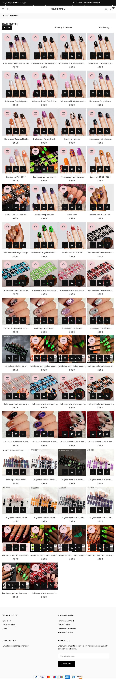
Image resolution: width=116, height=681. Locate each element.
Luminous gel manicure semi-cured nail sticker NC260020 (100, 555)
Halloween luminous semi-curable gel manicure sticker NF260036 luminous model (100, 252)
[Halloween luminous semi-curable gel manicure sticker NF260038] (16, 387)
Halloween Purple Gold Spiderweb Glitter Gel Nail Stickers (44, 139)
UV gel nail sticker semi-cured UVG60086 (16, 366)
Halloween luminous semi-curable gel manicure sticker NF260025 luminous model (72, 404)
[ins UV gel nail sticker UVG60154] (16, 462)
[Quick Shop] (100, 93)
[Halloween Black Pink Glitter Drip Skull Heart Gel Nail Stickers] (44, 84)
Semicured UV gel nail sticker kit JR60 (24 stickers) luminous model (44, 252)
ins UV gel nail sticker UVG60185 (72, 328)
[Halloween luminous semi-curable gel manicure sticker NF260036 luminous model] (100, 235)
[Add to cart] (16, 55)
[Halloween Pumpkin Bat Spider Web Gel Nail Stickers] (100, 46)
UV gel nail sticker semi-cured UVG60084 (100, 479)
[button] (111, 9)
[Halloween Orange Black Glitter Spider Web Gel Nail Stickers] (16, 122)
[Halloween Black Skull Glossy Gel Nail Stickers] (72, 46)
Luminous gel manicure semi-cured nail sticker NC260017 (15, 593)
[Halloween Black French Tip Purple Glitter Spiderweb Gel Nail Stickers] (16, 46)
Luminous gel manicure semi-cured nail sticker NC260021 (44, 366)
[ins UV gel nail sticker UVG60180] (100, 311)
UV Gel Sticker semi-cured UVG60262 (16, 328)
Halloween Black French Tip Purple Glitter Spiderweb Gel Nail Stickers (16, 63)
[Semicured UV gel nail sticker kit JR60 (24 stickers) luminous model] (44, 235)
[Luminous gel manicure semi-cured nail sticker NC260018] (100, 349)
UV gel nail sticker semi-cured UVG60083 (16, 517)
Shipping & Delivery (67, 628)
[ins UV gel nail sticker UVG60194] (44, 311)
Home (5, 15)
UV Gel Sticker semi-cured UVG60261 (72, 441)
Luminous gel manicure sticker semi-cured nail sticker (44, 177)
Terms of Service (65, 632)
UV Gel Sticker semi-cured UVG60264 (44, 441)
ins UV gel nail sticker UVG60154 (16, 479)
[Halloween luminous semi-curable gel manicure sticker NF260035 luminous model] (16, 273)
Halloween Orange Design (16, 252)
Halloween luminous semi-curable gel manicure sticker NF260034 (44, 404)
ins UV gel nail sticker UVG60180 (100, 328)
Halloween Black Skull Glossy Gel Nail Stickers (72, 63)
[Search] (8, 9)
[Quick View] (23, 55)
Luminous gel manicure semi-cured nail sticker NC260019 (72, 366)
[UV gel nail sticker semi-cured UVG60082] (44, 500)
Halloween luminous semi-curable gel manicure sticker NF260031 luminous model (44, 290)
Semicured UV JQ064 (72, 252)
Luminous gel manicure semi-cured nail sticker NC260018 (100, 366)
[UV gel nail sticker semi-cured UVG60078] (100, 500)
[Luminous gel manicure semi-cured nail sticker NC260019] (72, 349)
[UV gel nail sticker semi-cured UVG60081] (72, 500)
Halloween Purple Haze (100, 101)
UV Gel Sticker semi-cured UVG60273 (16, 441)
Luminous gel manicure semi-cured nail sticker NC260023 (44, 555)
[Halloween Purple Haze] (100, 84)
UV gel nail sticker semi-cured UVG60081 (72, 517)
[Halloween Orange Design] (16, 235)
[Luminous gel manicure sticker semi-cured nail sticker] (44, 159)
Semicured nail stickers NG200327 (100, 139)
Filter (7, 27)
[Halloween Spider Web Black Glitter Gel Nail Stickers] (44, 46)
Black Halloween (72, 139)
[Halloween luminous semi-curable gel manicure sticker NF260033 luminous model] (72, 273)
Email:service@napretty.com (16, 646)
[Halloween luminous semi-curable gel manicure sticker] (44, 576)
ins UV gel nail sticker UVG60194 (44, 328)
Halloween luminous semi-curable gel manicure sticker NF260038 (16, 404)
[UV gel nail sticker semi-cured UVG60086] (16, 349)
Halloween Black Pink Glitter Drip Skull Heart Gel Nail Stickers (44, 101)
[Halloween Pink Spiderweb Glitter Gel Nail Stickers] (72, 84)
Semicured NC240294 (100, 177)
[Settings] (106, 9)
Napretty (58, 9)
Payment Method (66, 621)
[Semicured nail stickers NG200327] (100, 122)
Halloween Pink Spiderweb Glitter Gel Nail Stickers (72, 101)
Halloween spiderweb (44, 214)
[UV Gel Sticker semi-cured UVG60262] (16, 311)
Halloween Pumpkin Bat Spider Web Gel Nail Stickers (100, 63)
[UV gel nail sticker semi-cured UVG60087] (44, 462)
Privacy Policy (9, 624)
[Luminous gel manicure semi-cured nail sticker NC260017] (16, 576)
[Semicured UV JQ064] (72, 235)
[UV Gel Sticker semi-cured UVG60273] (16, 424)
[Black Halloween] (72, 122)
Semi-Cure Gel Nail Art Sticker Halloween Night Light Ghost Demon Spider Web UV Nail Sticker (15, 214)
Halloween (72, 214)
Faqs (5, 628)
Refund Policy (64, 624)
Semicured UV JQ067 (16, 177)
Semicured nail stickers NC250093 (72, 177)
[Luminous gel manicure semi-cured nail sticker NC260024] (16, 538)
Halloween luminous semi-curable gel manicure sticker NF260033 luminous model (72, 290)
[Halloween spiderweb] (44, 197)
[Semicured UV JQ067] (16, 159)
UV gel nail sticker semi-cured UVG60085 (72, 479)
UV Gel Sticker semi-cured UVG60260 (100, 441)
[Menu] (3, 9)
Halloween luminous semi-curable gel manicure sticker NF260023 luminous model (100, 404)
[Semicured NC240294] (100, 159)
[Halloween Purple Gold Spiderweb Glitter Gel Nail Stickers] (44, 122)
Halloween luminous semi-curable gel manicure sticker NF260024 (100, 290)
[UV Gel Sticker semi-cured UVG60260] (100, 424)
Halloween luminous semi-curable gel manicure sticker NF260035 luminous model (16, 290)
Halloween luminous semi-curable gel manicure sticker (44, 593)
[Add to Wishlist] (9, 55)
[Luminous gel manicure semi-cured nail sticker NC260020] (100, 538)
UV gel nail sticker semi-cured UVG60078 (100, 517)
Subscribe (66, 664)
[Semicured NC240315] (100, 197)
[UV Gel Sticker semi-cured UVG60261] (72, 424)
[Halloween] (72, 197)
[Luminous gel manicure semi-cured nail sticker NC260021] (44, 349)
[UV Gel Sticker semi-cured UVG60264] (44, 424)
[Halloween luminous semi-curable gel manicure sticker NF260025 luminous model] (72, 387)
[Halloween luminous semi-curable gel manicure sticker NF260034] (44, 387)
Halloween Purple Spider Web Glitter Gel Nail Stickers (16, 101)
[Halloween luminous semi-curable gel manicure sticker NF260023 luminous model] (100, 387)
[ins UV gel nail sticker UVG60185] (72, 311)
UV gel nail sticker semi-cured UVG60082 (44, 517)
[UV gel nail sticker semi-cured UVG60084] (100, 462)
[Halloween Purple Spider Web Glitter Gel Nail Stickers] (16, 84)
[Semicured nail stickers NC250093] (72, 159)
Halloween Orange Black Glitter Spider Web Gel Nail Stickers (15, 139)
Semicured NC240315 (100, 214)
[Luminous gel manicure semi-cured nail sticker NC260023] (44, 538)
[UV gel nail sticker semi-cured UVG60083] (16, 500)
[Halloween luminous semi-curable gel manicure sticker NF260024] (100, 273)
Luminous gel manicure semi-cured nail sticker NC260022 (72, 555)
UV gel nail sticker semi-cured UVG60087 (44, 479)
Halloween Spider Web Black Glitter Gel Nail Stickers (44, 63)
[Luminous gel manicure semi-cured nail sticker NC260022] (72, 538)
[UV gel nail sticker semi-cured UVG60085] (72, 462)
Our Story (7, 621)
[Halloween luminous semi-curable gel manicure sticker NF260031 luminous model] (44, 273)
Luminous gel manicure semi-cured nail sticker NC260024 (15, 555)
